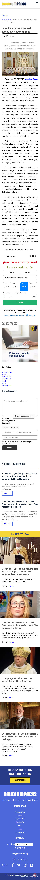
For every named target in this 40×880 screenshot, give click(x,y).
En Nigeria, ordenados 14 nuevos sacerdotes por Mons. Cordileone (17, 680)
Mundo (5, 15)
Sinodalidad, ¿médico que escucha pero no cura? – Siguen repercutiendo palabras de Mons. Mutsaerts (20, 571)
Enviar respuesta (22, 416)
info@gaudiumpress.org (20, 854)
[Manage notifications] (35, 875)
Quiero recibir (20, 780)
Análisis (4, 374)
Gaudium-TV (6, 379)
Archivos (11, 844)
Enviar (9, 448)
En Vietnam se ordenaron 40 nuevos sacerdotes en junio (16, 30)
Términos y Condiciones (29, 877)
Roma (4, 383)
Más (5, 493)
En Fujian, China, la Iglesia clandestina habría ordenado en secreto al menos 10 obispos (20, 736)
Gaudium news (6, 20)
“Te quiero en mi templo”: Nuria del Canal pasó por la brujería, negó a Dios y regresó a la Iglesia (20, 504)
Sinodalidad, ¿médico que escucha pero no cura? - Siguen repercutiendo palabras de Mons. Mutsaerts (20, 476)
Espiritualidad (6, 376)
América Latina (7, 372)
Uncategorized (7, 385)
